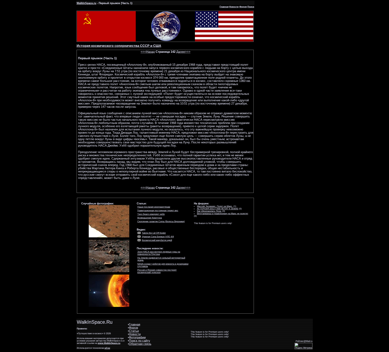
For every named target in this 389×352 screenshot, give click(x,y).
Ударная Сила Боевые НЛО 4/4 (158, 236)
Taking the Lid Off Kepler (154, 233)
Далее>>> (183, 51)
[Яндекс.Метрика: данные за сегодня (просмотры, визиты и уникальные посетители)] (303, 346)
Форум (243, 6)
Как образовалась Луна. (209, 211)
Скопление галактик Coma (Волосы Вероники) (161, 221)
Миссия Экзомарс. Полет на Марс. (215, 206)
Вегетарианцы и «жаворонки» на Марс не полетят (222, 213)
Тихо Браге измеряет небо (151, 214)
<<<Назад (148, 51)
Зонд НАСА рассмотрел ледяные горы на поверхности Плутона (158, 253)
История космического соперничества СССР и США (119, 46)
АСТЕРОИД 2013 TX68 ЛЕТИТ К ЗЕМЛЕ (217, 208)
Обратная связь (140, 344)
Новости (234, 6)
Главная (224, 6)
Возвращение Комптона (149, 218)
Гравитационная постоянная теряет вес (157, 210)
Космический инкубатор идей (157, 240)
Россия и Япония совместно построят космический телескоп (157, 271)
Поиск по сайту (139, 340)
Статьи (134, 331)
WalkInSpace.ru (86, 3)
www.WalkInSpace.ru (109, 343)
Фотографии (137, 337)
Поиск (250, 6)
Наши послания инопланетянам (153, 207)
